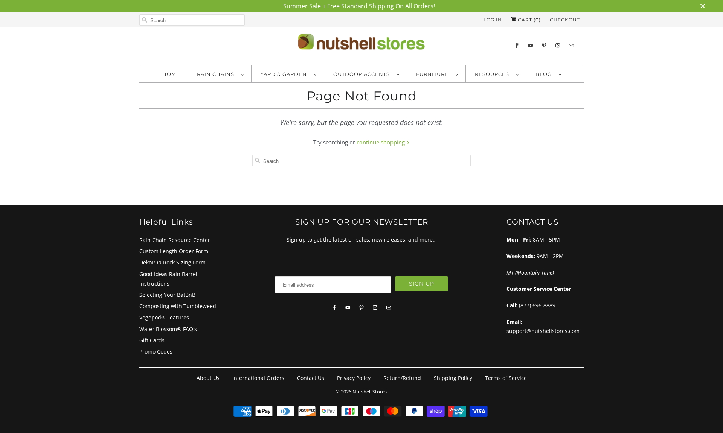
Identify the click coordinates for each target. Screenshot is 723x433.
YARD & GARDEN (285, 74)
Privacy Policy (354, 377)
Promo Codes (155, 351)
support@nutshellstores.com (543, 330)
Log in (493, 20)
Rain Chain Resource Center (174, 239)
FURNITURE (433, 74)
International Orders (258, 377)
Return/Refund (402, 377)
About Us (208, 377)
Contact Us (310, 377)
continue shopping (381, 142)
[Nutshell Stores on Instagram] (558, 45)
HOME (171, 74)
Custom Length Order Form (173, 251)
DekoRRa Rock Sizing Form (172, 262)
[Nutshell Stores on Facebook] (517, 45)
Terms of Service (506, 377)
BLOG (545, 74)
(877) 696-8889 (537, 305)
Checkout (565, 20)
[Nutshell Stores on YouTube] (530, 45)
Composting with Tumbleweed (177, 306)
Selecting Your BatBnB (167, 294)
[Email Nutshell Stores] (571, 45)
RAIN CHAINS (217, 74)
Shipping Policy (453, 377)
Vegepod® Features (164, 317)
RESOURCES (493, 74)
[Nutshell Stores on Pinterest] (544, 45)
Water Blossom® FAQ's (168, 329)
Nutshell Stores (369, 391)
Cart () (528, 20)
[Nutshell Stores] (361, 44)
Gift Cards (152, 340)
